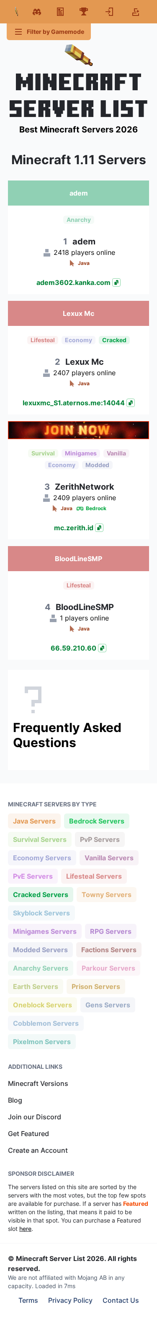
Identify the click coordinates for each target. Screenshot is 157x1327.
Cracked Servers (40, 894)
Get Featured (28, 1133)
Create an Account (38, 1150)
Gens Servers (107, 1004)
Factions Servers (108, 949)
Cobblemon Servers (46, 1023)
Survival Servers (40, 839)
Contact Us (121, 1300)
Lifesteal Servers (94, 876)
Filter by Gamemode (55, 31)
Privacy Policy (70, 1300)
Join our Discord (34, 1117)
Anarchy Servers (40, 967)
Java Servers (34, 820)
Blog (15, 1100)
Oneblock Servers (42, 1004)
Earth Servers (35, 986)
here (25, 1228)
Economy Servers (42, 857)
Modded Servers (40, 949)
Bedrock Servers (96, 820)
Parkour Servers (108, 967)
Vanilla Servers (109, 857)
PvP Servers (100, 839)
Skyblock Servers (41, 912)
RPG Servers (110, 931)
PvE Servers (33, 876)
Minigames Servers (45, 931)
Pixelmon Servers (42, 1041)
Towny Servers (106, 894)
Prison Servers (95, 986)
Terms (28, 1300)
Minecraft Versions (38, 1083)
